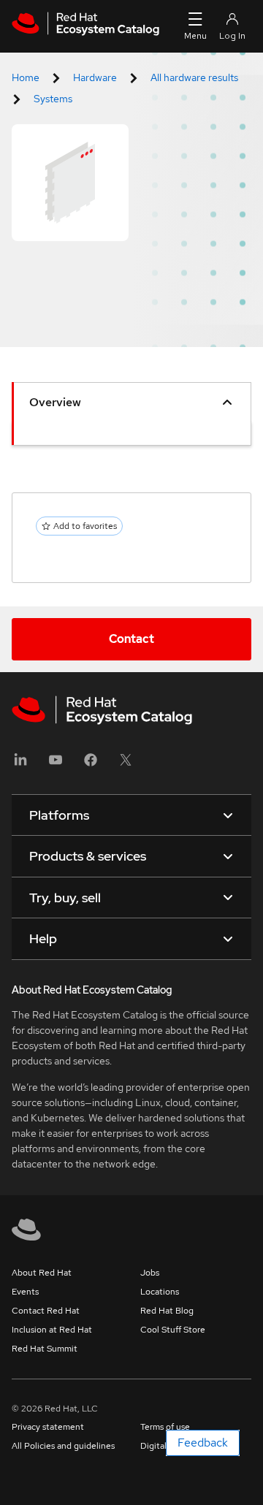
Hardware (95, 77)
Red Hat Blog (167, 1311)
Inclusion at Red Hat (52, 1330)
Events (25, 1292)
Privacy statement (48, 1427)
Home (25, 77)
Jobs (149, 1273)
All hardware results (194, 77)
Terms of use (165, 1427)
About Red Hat (42, 1273)
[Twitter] (125, 764)
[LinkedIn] (20, 764)
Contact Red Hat (46, 1311)
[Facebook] (90, 764)
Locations (159, 1292)
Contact (131, 639)
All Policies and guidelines (63, 1446)
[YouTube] (55, 764)
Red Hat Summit (44, 1348)
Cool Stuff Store (172, 1330)
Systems (53, 98)
